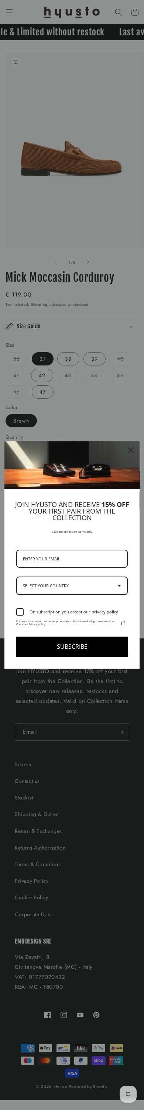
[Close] (131, 450)
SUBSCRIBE (72, 646)
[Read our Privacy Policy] (123, 623)
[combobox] (72, 586)
